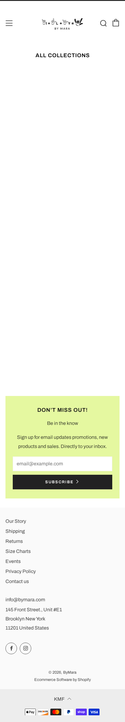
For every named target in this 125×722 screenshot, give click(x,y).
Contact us (17, 581)
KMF (59, 699)
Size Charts (18, 551)
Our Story (15, 521)
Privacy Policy (20, 571)
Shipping (15, 531)
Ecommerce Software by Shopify (62, 680)
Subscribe (59, 482)
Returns (14, 541)
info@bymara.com (25, 599)
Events (13, 561)
